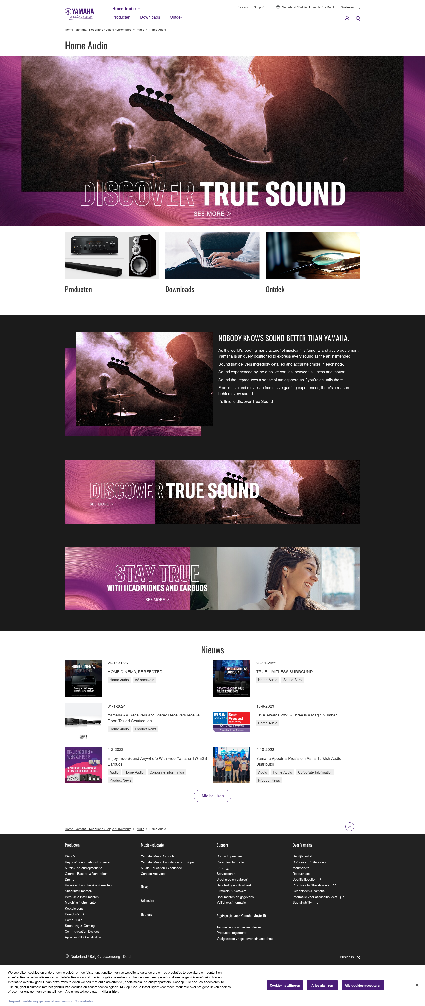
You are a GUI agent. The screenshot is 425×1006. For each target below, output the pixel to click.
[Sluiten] (417, 984)
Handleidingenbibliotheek (234, 885)
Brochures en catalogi (232, 879)
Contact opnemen (229, 856)
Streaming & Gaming (80, 925)
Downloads (150, 17)
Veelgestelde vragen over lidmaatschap (245, 938)
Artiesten (147, 900)
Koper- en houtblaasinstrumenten (88, 885)
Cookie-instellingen (285, 985)
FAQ (220, 867)
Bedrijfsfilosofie (304, 879)
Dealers (242, 7)
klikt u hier (110, 991)
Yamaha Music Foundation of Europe (167, 862)
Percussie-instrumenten (82, 896)
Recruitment (301, 873)
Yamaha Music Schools (158, 856)
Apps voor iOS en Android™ (85, 937)
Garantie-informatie (230, 862)
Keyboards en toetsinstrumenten (88, 862)
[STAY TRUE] (212, 578)
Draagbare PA (75, 914)
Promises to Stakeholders (311, 885)
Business (347, 7)
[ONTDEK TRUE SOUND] (212, 492)
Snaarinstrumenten (78, 890)
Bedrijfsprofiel (302, 856)
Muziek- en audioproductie (83, 867)
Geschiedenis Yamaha (309, 890)
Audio (140, 29)
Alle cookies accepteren (363, 985)
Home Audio (124, 8)
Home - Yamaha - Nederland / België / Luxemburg (98, 29)
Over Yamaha (302, 845)
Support (259, 7)
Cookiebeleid (84, 1001)
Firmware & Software (231, 890)
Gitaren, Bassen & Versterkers (86, 873)
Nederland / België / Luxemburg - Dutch (308, 7)
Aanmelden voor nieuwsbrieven (239, 927)
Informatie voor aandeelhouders (315, 896)
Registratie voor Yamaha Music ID (241, 916)
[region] (212, 985)
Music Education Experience (161, 867)
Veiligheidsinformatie (231, 902)
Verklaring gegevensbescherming (47, 1001)
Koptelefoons (74, 908)
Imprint (14, 1001)
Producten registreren (232, 932)
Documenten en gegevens (235, 896)
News (144, 887)
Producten (121, 17)
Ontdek (176, 17)
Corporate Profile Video (309, 862)
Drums (69, 879)
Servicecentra (226, 873)
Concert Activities (153, 873)
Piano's (70, 856)
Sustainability (302, 902)
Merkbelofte (301, 867)
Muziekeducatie (152, 845)
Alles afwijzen (322, 985)
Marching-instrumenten (81, 902)
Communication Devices (82, 931)
